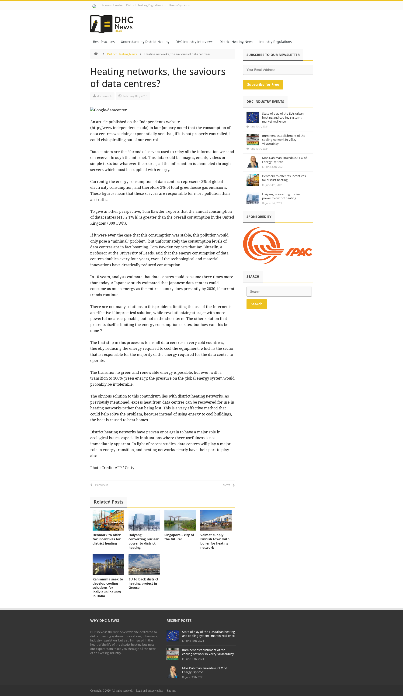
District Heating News (236, 41)
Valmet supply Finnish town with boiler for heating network (214, 541)
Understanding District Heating (145, 41)
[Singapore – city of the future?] (180, 520)
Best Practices (104, 41)
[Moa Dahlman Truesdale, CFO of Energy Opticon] (253, 162)
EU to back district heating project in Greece (143, 583)
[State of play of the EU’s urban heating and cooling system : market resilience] (253, 117)
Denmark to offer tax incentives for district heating (107, 539)
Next (228, 485)
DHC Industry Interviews (194, 41)
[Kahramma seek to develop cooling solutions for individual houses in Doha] (108, 564)
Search (257, 304)
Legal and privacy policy (149, 690)
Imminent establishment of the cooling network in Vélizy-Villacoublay (283, 140)
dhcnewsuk (104, 96)
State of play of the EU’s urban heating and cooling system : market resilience (283, 117)
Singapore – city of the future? (179, 537)
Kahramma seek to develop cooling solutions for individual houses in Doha (108, 587)
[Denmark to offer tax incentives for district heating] (108, 520)
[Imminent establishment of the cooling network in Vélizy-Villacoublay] (253, 139)
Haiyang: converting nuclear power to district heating (144, 541)
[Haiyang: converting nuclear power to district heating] (144, 520)
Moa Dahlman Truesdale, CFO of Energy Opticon (284, 160)
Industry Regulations (275, 41)
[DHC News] (114, 22)
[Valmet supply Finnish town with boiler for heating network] (216, 520)
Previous (100, 485)
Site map (171, 690)
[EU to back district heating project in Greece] (144, 564)
